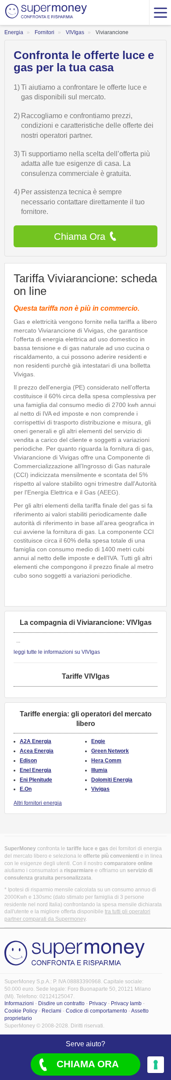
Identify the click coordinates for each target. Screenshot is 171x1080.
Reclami (51, 1011)
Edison (28, 760)
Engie (98, 741)
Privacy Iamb (126, 1003)
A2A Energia (35, 741)
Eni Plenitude (36, 780)
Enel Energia (35, 770)
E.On (26, 789)
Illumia (99, 770)
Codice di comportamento (96, 1011)
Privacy (98, 1003)
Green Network (110, 751)
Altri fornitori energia (38, 803)
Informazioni (19, 1003)
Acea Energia (36, 751)
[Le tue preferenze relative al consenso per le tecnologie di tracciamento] (155, 1064)
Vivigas (100, 789)
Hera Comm (106, 760)
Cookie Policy (20, 1011)
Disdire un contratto (61, 1003)
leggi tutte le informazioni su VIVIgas (57, 652)
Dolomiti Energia (111, 780)
